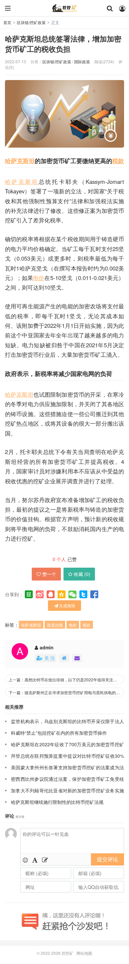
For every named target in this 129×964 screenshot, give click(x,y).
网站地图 (84, 953)
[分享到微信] (72, 594)
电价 (38, 278)
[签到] (45, 859)
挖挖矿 (64, 8)
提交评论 (107, 859)
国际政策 (82, 61)
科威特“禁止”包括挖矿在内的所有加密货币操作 (59, 732)
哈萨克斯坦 (20, 160)
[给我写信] (77, 658)
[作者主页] (64, 658)
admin (47, 647)
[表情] (25, 859)
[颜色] (34, 859)
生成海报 (66, 605)
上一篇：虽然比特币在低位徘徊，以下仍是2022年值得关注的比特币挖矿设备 (66, 679)
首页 (7, 22)
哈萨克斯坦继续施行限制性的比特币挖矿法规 (57, 802)
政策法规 (55, 625)
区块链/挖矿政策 (31, 22)
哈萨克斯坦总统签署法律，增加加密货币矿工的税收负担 (63, 44)
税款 (118, 160)
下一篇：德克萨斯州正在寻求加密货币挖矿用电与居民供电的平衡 (66, 692)
